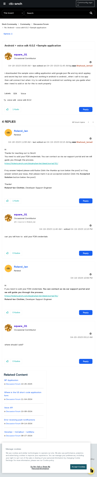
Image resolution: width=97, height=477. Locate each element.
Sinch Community (15, 3)
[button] (8, 109)
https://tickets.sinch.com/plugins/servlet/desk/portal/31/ (31, 163)
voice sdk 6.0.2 (24, 100)
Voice (23, 93)
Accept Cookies (78, 467)
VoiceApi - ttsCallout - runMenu (19, 432)
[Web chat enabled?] (88, 122)
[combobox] (59, 13)
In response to (25, 222)
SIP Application (11, 380)
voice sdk (11, 100)
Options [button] (7, 34)
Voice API (8, 407)
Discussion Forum (41, 24)
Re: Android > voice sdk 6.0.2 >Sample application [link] (25, 27)
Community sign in (84, 3)
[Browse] (6, 4)
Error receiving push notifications (19, 419)
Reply (86, 109)
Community (25, 24)
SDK (15, 93)
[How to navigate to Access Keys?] (93, 122)
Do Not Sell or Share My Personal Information (40, 468)
